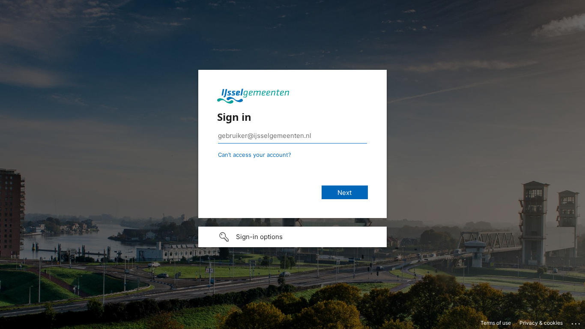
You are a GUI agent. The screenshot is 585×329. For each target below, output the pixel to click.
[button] (292, 237)
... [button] (576, 321)
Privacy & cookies (541, 323)
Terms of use (496, 323)
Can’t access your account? (254, 154)
